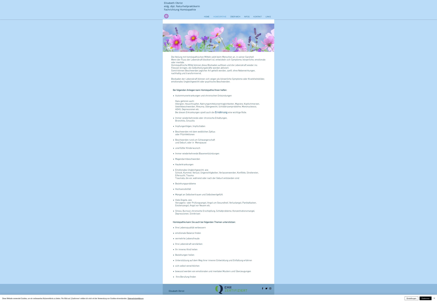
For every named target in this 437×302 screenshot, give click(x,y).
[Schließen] (434, 298)
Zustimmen (426, 298)
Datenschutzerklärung (136, 298)
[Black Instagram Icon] (270, 288)
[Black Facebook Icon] (262, 288)
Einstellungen (411, 298)
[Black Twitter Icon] (266, 288)
